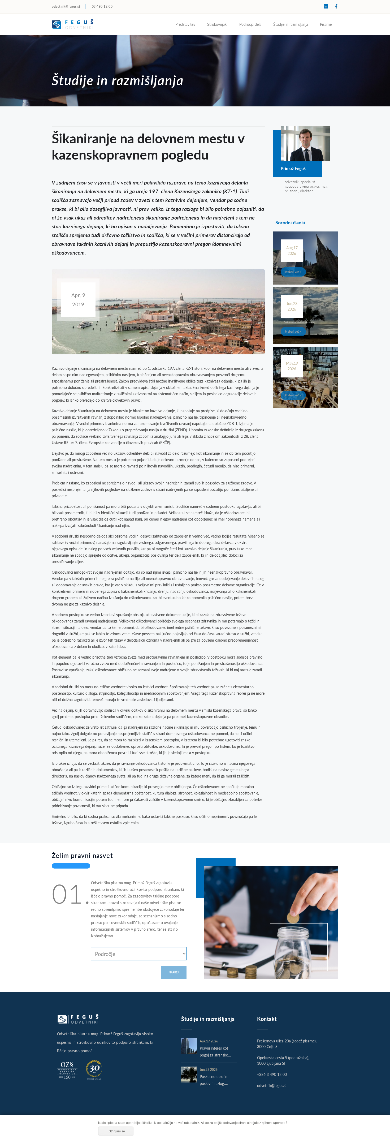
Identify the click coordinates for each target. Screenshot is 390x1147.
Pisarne (326, 24)
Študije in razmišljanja (290, 24)
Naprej (174, 972)
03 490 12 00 (102, 6)
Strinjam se (117, 1131)
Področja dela (250, 24)
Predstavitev (185, 24)
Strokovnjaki (217, 24)
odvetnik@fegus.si (66, 6)
